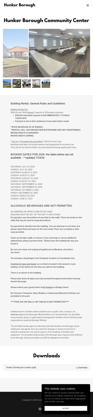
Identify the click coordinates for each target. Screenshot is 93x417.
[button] (87, 5)
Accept (66, 408)
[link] (19, 6)
